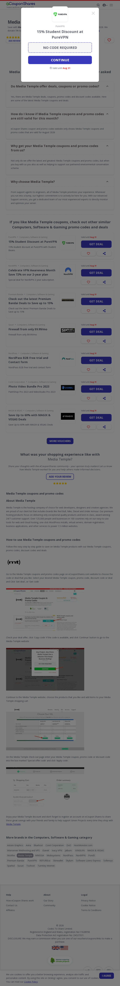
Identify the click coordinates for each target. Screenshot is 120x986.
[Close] (93, 13)
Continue (60, 60)
